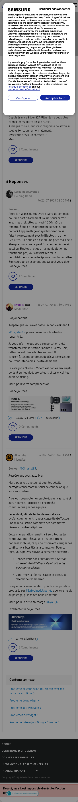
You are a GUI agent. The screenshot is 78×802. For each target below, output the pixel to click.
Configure (23, 98)
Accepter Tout (55, 98)
